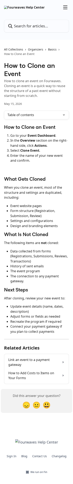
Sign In (11, 456)
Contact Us (39, 456)
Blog (24, 456)
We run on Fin (38, 472)
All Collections (13, 49)
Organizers (35, 49)
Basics (52, 49)
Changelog (59, 456)
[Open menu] (65, 7)
